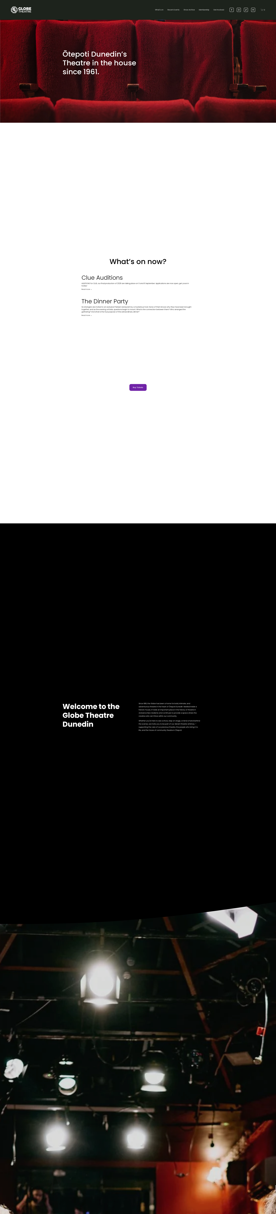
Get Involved (218, 10)
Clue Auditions (102, 278)
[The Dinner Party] (138, 295)
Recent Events (173, 10)
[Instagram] (239, 10)
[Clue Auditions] (138, 271)
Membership (204, 10)
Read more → (87, 289)
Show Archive (189, 10)
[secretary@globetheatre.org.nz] (253, 10)
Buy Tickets (138, 387)
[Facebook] (232, 10)
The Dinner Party (105, 301)
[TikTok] (246, 10)
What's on (159, 10)
